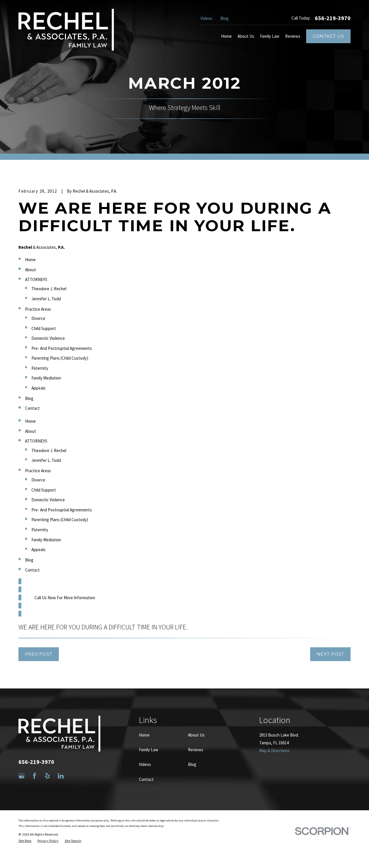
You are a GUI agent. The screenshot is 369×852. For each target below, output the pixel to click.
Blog (224, 18)
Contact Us (328, 36)
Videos (206, 18)
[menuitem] (24, 841)
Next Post (330, 654)
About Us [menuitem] (246, 36)
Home (144, 735)
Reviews (195, 749)
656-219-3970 (333, 18)
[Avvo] (74, 776)
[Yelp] (47, 776)
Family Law (148, 749)
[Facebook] (34, 776)
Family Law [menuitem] (269, 36)
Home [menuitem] (226, 36)
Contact (146, 779)
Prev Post (38, 654)
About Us (196, 735)
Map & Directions (274, 750)
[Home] (66, 29)
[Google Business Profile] (21, 776)
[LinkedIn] (61, 776)
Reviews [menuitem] (292, 36)
